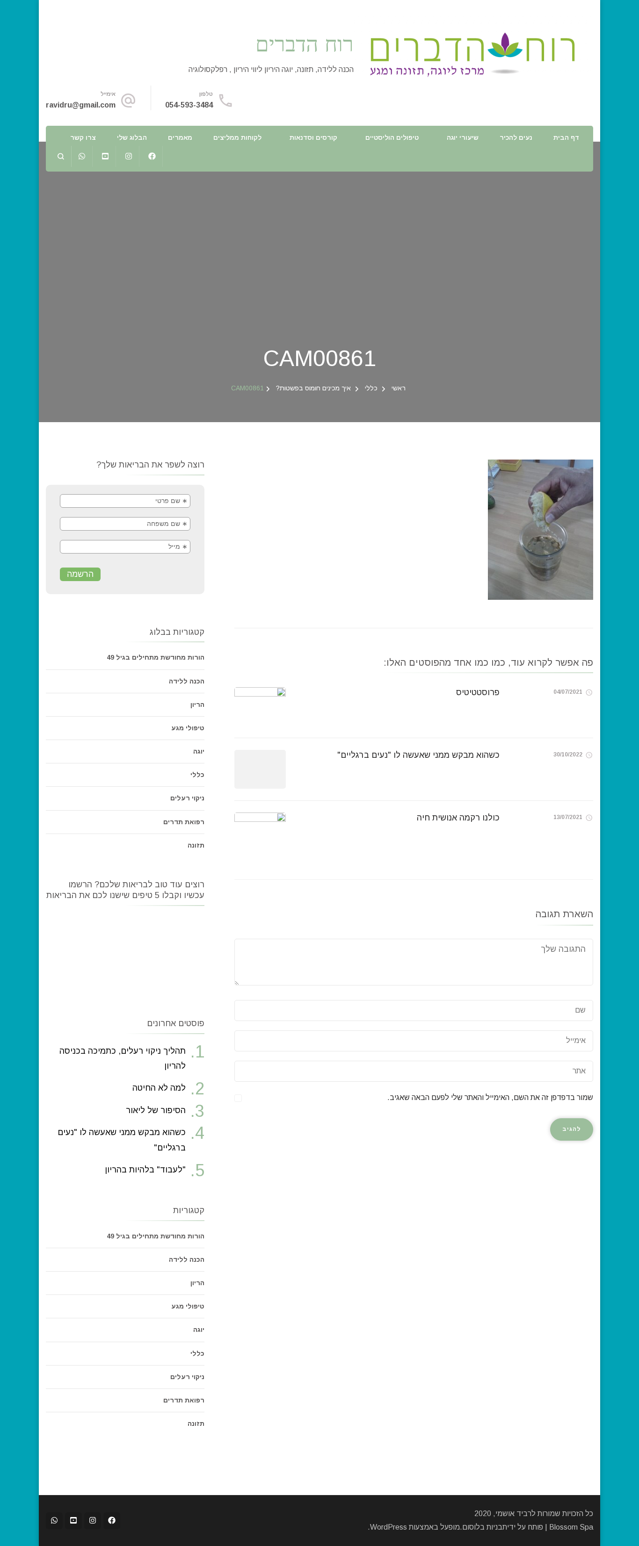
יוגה (198, 751)
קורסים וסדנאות (313, 137)
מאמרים (180, 137)
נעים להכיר (516, 137)
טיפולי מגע (187, 728)
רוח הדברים (304, 43)
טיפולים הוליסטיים (392, 137)
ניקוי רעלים (187, 798)
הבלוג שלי (132, 137)
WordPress (388, 1527)
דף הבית (566, 137)
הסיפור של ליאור (156, 1110)
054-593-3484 (189, 105)
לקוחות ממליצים (237, 137)
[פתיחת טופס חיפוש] (61, 156)
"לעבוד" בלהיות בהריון (145, 1169)
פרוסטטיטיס (478, 692)
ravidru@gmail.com (81, 105)
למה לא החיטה (159, 1088)
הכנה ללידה (186, 681)
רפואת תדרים (183, 822)
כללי (371, 388)
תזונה (196, 845)
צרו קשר (83, 137)
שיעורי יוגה (463, 137)
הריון (197, 704)
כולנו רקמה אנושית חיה (458, 817)
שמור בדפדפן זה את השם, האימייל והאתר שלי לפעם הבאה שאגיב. (490, 1097)
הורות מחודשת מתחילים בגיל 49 (155, 657)
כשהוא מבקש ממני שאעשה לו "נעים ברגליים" (418, 755)
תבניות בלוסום (484, 1527)
